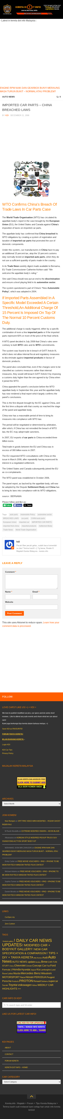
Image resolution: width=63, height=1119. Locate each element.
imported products (29, 526)
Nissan (30, 977)
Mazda (16, 973)
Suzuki (5, 985)
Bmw (44, 961)
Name (8, 592)
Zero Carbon (10, 924)
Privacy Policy (7, 753)
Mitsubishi (46, 973)
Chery (11, 966)
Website (9, 602)
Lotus (10, 973)
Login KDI (6, 745)
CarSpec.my (10, 917)
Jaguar (33, 970)
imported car (24, 522)
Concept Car (39, 965)
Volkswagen (25, 985)
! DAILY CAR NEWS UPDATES (27, 942)
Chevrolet (19, 965)
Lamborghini (46, 970)
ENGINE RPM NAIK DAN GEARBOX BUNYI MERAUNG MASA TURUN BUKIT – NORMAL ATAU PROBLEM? (30, 851)
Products (15, 981)
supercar (53, 981)
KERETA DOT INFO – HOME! (16, 1067)
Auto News (8, 97)
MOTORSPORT (11, 977)
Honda (16, 969)
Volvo (34, 985)
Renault (37, 981)
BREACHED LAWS (11, 518)
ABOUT (8, 1048)
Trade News (8, 530)
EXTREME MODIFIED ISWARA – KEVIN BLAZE (40, 831)
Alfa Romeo (38, 958)
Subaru (44, 981)
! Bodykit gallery (7, 941)
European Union (9, 522)
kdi (7, 115)
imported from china (11, 526)
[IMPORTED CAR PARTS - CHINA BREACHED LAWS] (32, 195)
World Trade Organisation (26, 530)
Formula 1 (7, 969)
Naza (22, 977)
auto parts (14, 515)
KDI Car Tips (7, 750)
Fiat (48, 966)
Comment (10, 572)
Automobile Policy (28, 515)
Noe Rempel (10, 821)
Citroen (29, 966)
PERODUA (40, 977)
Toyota (12, 984)
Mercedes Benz (31, 973)
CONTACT (9, 1054)
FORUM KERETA (12, 1061)
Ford (53, 965)
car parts (24, 518)
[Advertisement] (31, 53)
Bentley (38, 962)
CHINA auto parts (38, 518)
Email (36, 592)
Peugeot (51, 977)
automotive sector (45, 515)
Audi (45, 957)
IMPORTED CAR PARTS (42, 522)
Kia (38, 969)
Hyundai (25, 969)
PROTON (26, 981)
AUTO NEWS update (23, 961)
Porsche (6, 981)
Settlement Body (45, 526)
